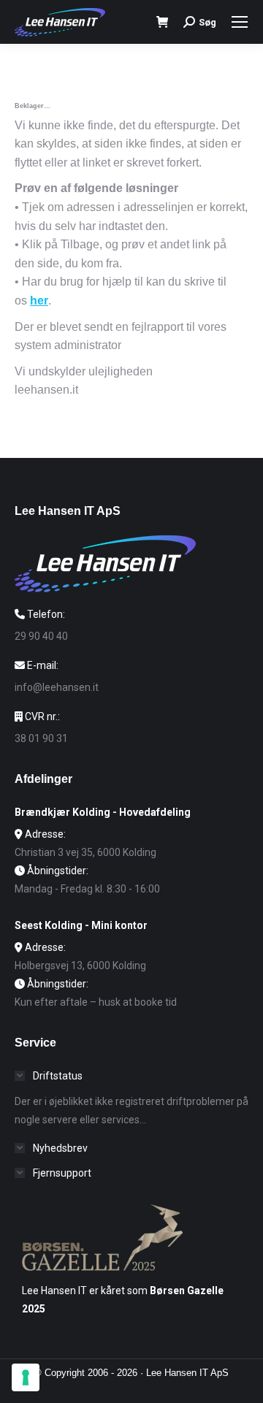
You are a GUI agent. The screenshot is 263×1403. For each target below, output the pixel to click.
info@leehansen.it (57, 687)
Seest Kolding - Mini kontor (81, 925)
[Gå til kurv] (162, 22)
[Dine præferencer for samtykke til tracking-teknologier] (25, 1377)
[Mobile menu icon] (239, 22)
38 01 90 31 (41, 738)
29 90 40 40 (41, 636)
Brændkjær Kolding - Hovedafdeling (103, 812)
